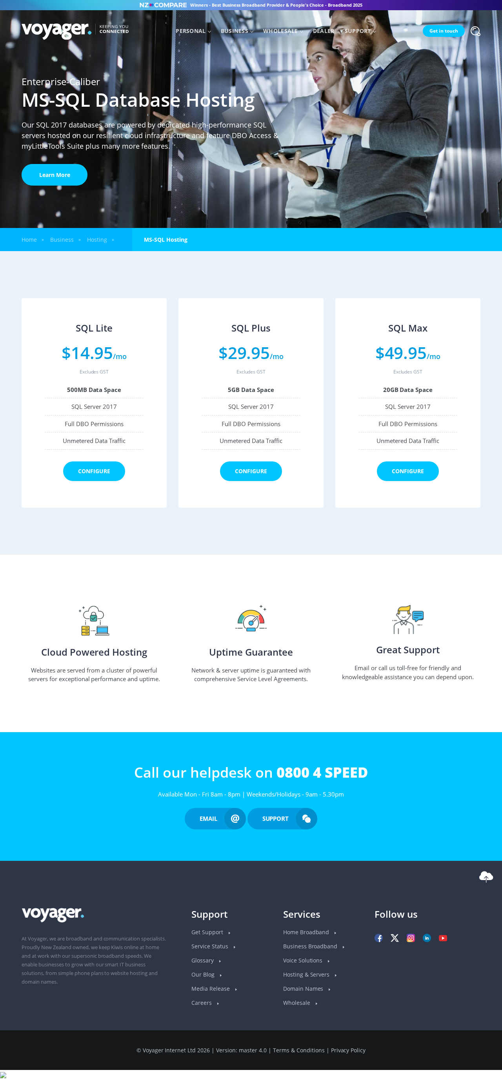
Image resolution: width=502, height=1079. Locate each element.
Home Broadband (307, 932)
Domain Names (304, 988)
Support (358, 31)
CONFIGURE (94, 471)
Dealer (324, 31)
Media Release (211, 988)
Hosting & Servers (307, 974)
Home (29, 239)
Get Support (208, 932)
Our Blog (203, 974)
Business (234, 31)
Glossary (203, 960)
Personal (191, 31)
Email (208, 818)
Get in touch (443, 30)
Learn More (54, 175)
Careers (202, 1002)
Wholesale (280, 31)
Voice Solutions (303, 960)
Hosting (97, 239)
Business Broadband (311, 946)
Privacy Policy (348, 1050)
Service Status (210, 946)
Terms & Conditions (299, 1050)
